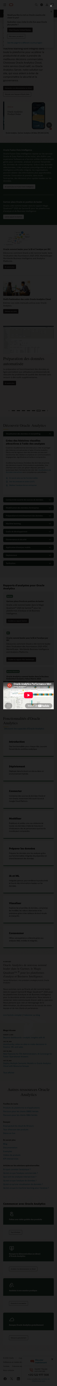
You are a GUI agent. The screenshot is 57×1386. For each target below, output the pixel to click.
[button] (51, 6)
